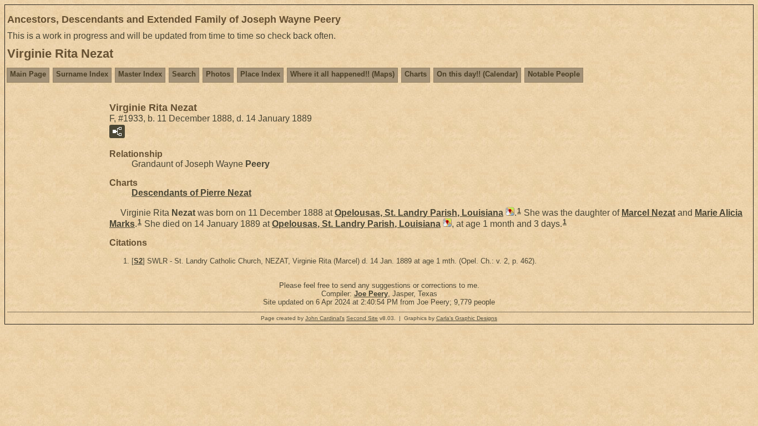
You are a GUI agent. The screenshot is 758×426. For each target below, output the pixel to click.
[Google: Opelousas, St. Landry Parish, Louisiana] (508, 212)
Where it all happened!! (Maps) (342, 74)
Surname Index (82, 74)
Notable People (554, 74)
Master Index (140, 74)
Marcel (648, 212)
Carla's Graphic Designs (466, 318)
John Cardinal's (325, 318)
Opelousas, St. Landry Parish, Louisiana (419, 212)
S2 (138, 261)
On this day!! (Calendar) (477, 74)
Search (184, 74)
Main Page (28, 74)
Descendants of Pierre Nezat (191, 192)
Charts (416, 74)
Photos (218, 74)
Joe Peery (371, 294)
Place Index (260, 74)
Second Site (362, 318)
